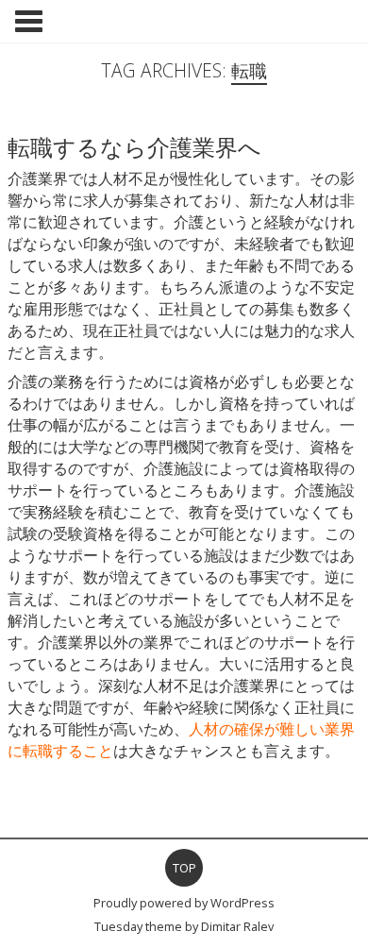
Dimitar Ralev (237, 926)
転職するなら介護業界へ (134, 146)
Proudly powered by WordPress (184, 902)
